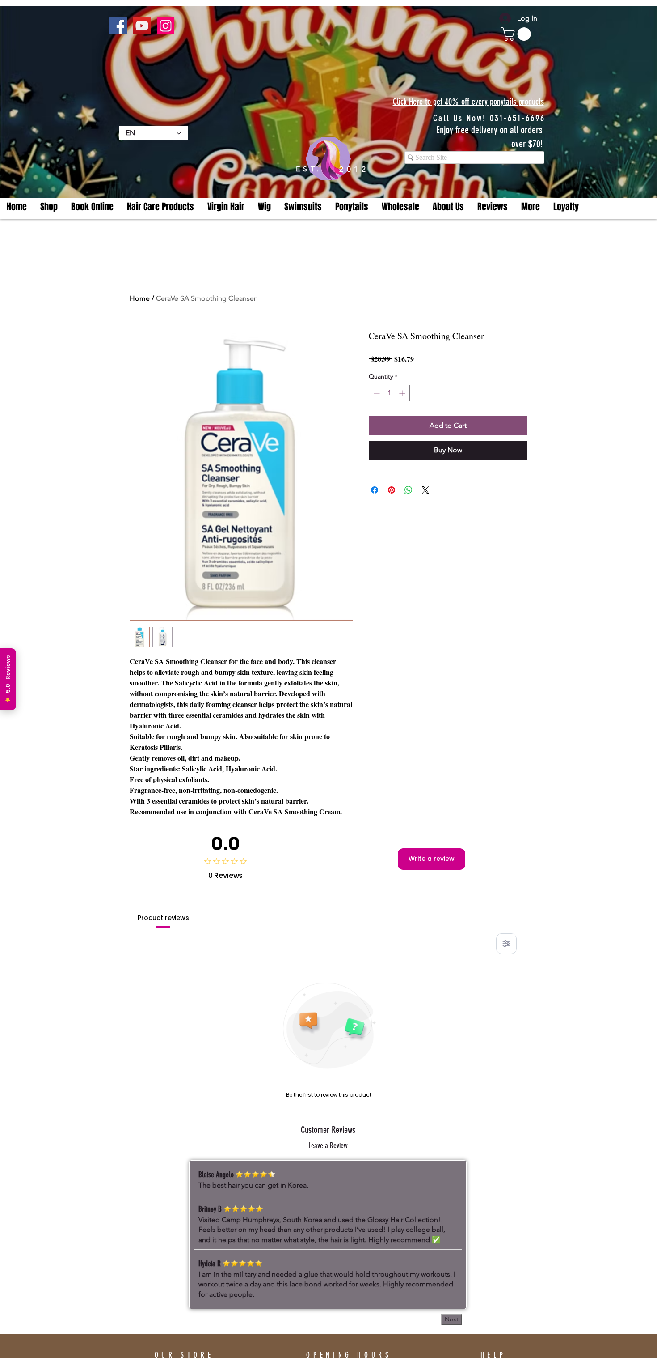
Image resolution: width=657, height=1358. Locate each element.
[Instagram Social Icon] (165, 25)
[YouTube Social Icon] (142, 25)
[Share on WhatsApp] (408, 490)
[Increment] (403, 393)
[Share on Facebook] (374, 490)
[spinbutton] (389, 393)
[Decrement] (375, 393)
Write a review (432, 858)
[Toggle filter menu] (506, 943)
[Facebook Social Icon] (118, 25)
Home (140, 298)
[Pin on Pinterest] (391, 490)
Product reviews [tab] (163, 917)
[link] (517, 34)
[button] (530, 207)
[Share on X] (425, 490)
